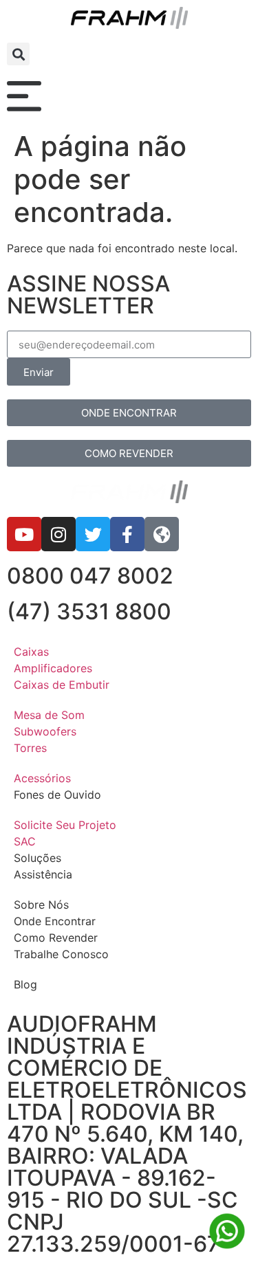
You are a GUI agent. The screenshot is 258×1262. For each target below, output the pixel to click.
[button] (18, 54)
